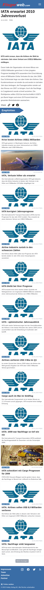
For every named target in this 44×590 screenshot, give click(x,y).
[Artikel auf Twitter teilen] (13, 105)
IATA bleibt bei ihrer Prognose (12, 262)
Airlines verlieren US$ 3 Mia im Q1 (14, 336)
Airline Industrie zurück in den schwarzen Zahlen (19, 223)
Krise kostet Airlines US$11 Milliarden (15, 115)
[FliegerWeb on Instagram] (22, 574)
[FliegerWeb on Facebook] (28, 574)
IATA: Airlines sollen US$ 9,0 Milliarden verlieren (19, 483)
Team (3, 572)
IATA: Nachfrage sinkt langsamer (13, 520)
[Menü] (39, 4)
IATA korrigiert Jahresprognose (12, 187)
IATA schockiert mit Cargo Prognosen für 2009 (18, 446)
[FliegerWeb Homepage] (16, 4)
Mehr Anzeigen (22, 561)
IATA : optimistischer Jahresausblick (14, 298)
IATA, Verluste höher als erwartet (13, 151)
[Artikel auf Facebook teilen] (17, 105)
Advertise (5, 575)
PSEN (11, 20)
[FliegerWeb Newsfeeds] (40, 569)
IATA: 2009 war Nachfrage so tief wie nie (16, 407)
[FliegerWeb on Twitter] (34, 574)
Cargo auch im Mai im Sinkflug (12, 372)
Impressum (6, 569)
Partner (4, 578)
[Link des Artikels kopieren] (9, 105)
